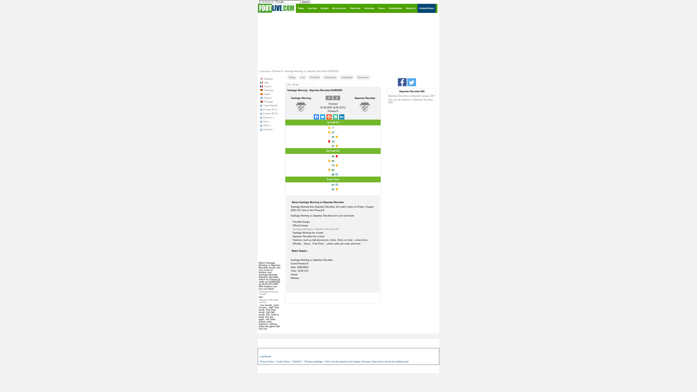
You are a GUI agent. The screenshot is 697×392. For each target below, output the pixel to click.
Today (292, 77)
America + (268, 117)
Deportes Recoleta (365, 98)
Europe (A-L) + (271, 109)
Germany (269, 90)
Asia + (266, 121)
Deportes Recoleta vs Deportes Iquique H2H (411, 96)
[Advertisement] (348, 41)
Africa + (267, 125)
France (267, 86)
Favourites (330, 77)
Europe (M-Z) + (271, 113)
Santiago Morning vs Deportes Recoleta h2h (316, 229)
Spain (267, 94)
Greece (268, 98)
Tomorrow (363, 77)
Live (302, 77)
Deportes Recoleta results (269, 301)
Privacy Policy (267, 361)
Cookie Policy (283, 361)
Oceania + (268, 129)
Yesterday (346, 77)
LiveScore (265, 356)
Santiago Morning (301, 98)
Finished (314, 77)
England (268, 78)
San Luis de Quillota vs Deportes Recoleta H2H (410, 101)
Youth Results (270, 105)
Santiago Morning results (268, 292)
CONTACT (297, 361)
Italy (266, 82)
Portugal (268, 101)
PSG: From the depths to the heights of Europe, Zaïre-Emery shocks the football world (367, 361)
